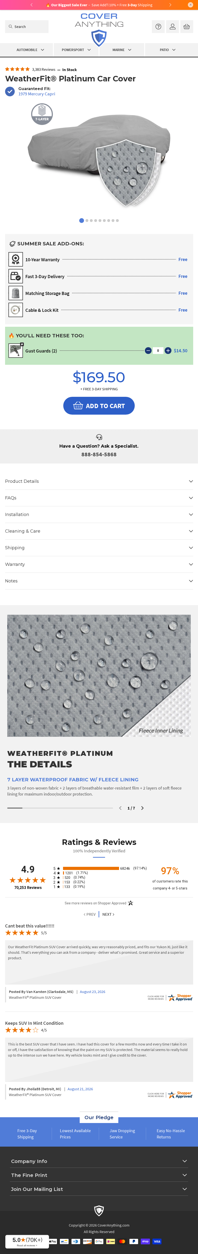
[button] (120, 808)
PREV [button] (91, 914)
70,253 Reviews (28, 887)
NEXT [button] (107, 914)
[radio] (99, 868)
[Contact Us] (158, 26)
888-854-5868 (99, 454)
